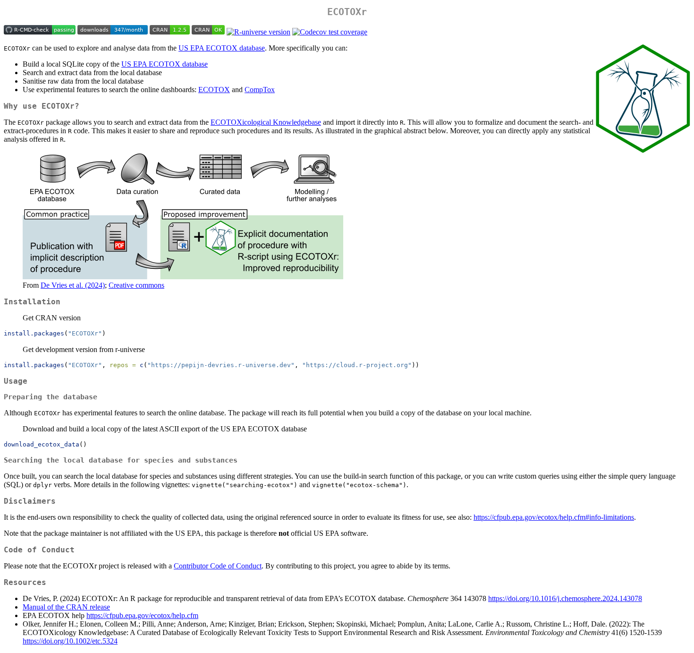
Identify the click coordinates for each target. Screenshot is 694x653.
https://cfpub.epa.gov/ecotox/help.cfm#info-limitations (554, 517)
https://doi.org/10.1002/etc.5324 (70, 641)
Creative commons (136, 285)
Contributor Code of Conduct (218, 566)
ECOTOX (214, 90)
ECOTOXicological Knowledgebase (266, 122)
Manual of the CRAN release (66, 607)
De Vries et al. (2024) (73, 285)
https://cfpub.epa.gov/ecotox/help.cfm (142, 615)
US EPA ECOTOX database (221, 48)
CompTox (260, 90)
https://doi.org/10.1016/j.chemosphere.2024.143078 (565, 598)
